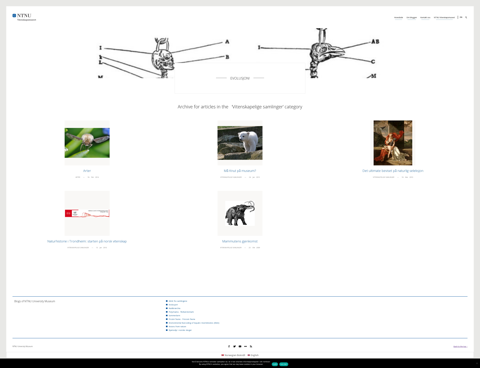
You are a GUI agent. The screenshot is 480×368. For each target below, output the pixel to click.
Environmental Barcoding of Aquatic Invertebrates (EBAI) (194, 323)
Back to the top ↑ (461, 346)
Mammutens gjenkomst (240, 241)
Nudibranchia (174, 308)
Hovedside (398, 17)
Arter (87, 170)
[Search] (466, 17)
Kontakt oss (425, 17)
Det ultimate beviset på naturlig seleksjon (392, 170)
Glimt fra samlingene (178, 301)
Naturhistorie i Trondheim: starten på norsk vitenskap (87, 241)
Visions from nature (177, 326)
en (461, 17)
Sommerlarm (174, 315)
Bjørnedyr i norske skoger (180, 330)
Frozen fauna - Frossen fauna (182, 319)
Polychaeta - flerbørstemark (181, 312)
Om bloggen (411, 17)
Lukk (275, 364)
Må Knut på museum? (240, 170)
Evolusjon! (240, 78)
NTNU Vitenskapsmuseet (444, 17)
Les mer (283, 364)
